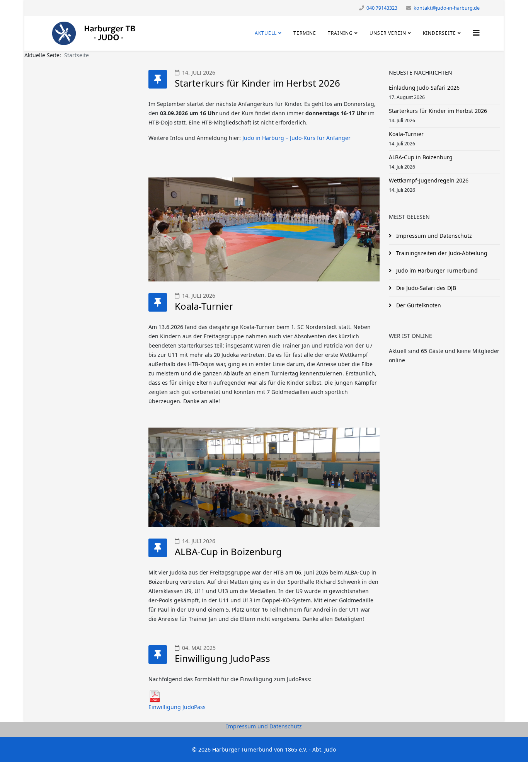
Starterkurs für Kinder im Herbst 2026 (257, 83)
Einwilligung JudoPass (222, 658)
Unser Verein (388, 33)
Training (340, 33)
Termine (304, 33)
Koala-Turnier (204, 306)
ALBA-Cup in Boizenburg (228, 551)
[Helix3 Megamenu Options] (476, 32)
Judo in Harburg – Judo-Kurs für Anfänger (296, 137)
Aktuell (266, 33)
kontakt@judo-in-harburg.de (447, 8)
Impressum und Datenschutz (264, 726)
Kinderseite (439, 33)
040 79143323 (381, 8)
